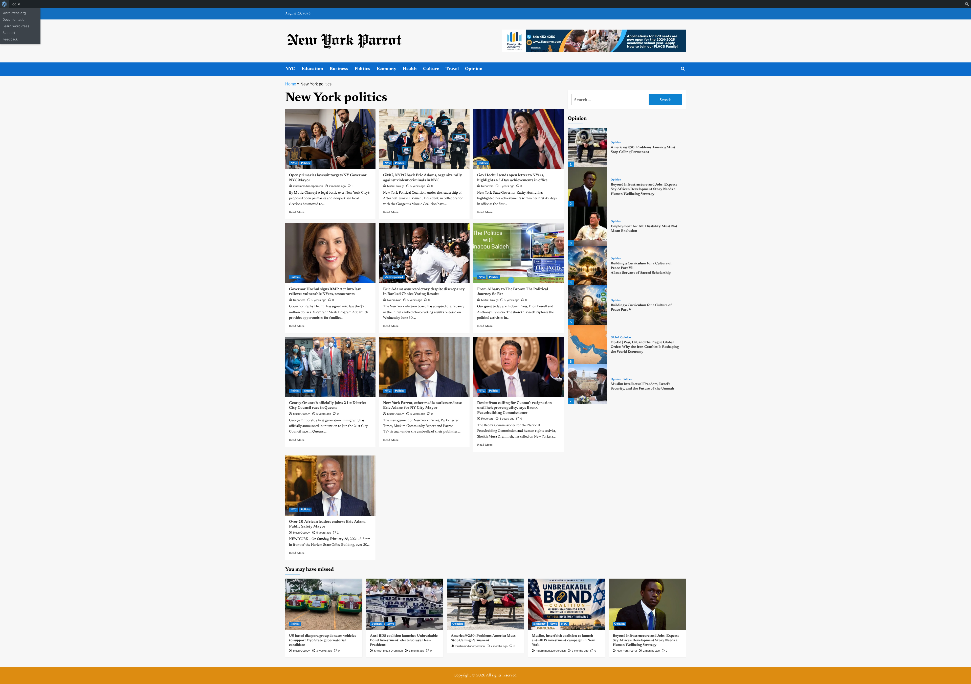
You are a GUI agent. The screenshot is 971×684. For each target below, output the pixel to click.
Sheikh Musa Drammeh (388, 650)
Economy (386, 69)
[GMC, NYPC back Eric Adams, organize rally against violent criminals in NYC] (424, 139)
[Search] (683, 68)
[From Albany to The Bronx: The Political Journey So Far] (518, 253)
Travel (452, 69)
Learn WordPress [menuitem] (16, 26)
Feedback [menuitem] (10, 39)
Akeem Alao (394, 300)
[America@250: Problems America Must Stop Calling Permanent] (587, 147)
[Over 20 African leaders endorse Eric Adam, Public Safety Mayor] (330, 485)
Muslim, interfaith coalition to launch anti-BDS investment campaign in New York (563, 640)
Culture (431, 69)
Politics (362, 69)
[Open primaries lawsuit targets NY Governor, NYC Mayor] (330, 139)
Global (615, 337)
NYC (290, 69)
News (390, 624)
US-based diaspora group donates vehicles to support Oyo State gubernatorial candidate (322, 640)
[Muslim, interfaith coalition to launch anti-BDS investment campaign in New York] (566, 604)
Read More (296, 212)
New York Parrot (627, 650)
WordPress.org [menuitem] (14, 13)
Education (312, 69)
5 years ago (417, 186)
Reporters (487, 186)
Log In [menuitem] (15, 4)
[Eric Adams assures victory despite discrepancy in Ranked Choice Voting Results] (424, 253)
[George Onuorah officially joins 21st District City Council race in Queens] (330, 367)
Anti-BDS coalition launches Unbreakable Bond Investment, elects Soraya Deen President (404, 640)
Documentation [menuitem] (15, 19)
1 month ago (416, 650)
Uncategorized (394, 277)
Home (290, 84)
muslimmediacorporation (308, 186)
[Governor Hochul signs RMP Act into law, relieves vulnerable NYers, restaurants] (330, 253)
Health (410, 69)
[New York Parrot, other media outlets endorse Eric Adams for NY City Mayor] (424, 367)
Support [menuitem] (9, 33)
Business (338, 69)
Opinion (473, 69)
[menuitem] (4, 4)
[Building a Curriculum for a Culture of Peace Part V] (587, 305)
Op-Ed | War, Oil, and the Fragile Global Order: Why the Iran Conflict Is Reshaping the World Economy (645, 347)
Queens (308, 391)
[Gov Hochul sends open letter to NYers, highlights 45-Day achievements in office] (518, 139)
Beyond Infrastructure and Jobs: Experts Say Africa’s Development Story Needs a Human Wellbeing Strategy (644, 189)
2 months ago (337, 186)
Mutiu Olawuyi (395, 186)
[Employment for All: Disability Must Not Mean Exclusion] (587, 226)
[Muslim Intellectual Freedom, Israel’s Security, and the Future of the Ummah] (587, 384)
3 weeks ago (324, 650)
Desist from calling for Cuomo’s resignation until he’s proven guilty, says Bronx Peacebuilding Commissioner (514, 408)
